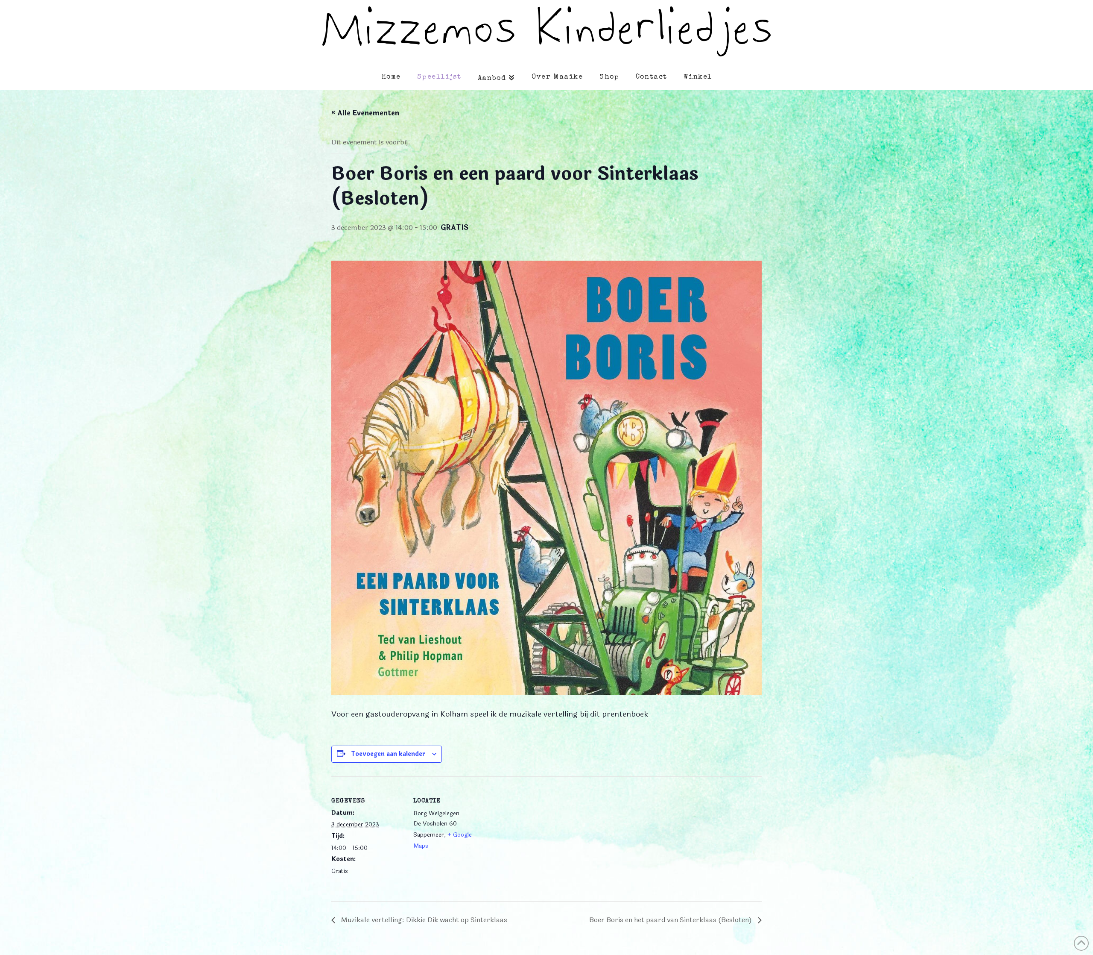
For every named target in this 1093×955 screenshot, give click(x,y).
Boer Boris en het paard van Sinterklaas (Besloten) (671, 919)
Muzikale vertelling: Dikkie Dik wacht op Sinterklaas (423, 919)
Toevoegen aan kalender (388, 753)
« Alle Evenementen (365, 113)
